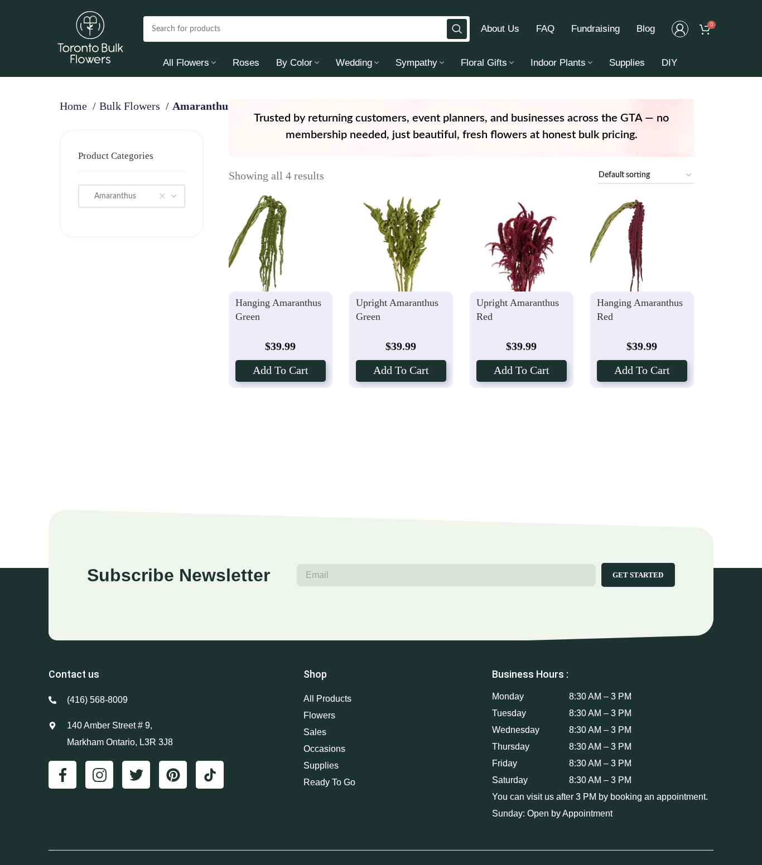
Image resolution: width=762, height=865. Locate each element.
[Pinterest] (173, 775)
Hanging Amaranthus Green (278, 309)
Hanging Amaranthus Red (640, 309)
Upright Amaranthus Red (517, 309)
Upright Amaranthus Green (397, 309)
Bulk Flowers (131, 106)
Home (75, 106)
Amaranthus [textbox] (112, 196)
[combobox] (131, 196)
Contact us (74, 674)
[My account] (680, 29)
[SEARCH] (457, 29)
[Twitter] (136, 775)
